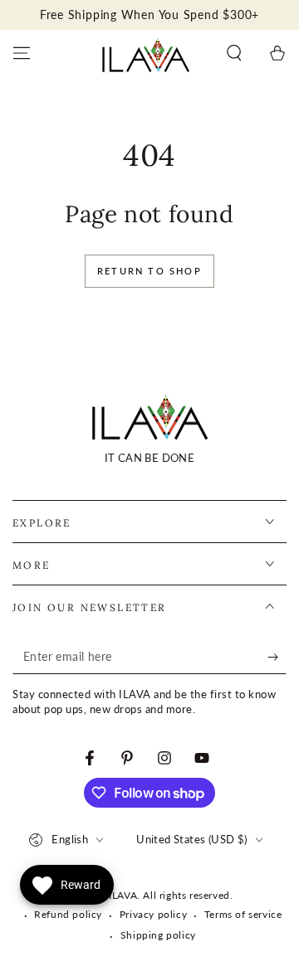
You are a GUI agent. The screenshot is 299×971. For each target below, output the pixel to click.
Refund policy (68, 914)
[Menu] (21, 53)
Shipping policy (158, 935)
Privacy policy (153, 914)
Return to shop (149, 270)
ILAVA (123, 895)
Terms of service (243, 914)
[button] (234, 53)
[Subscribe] (277, 657)
